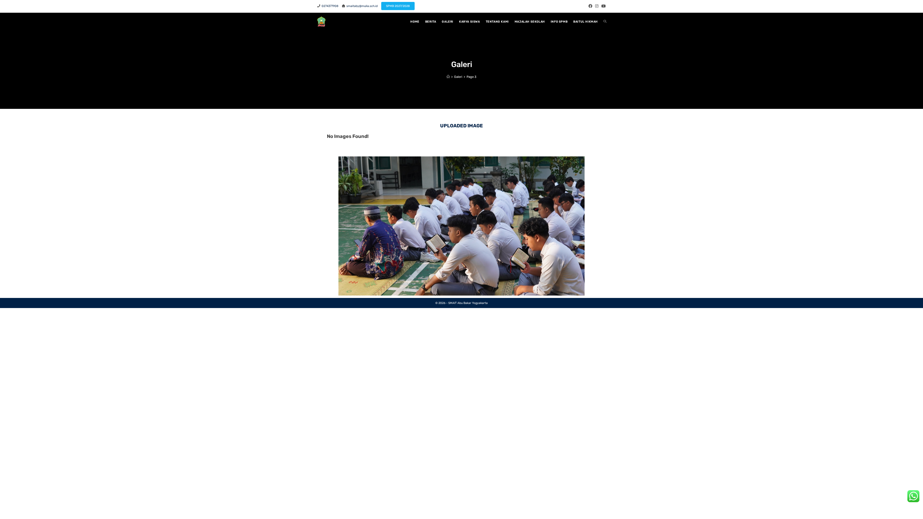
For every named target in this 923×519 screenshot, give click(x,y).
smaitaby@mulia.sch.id (361, 6)
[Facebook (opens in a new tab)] (590, 6)
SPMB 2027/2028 (398, 6)
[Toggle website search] (605, 22)
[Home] (448, 77)
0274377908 (329, 6)
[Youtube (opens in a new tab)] (603, 6)
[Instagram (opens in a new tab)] (597, 6)
